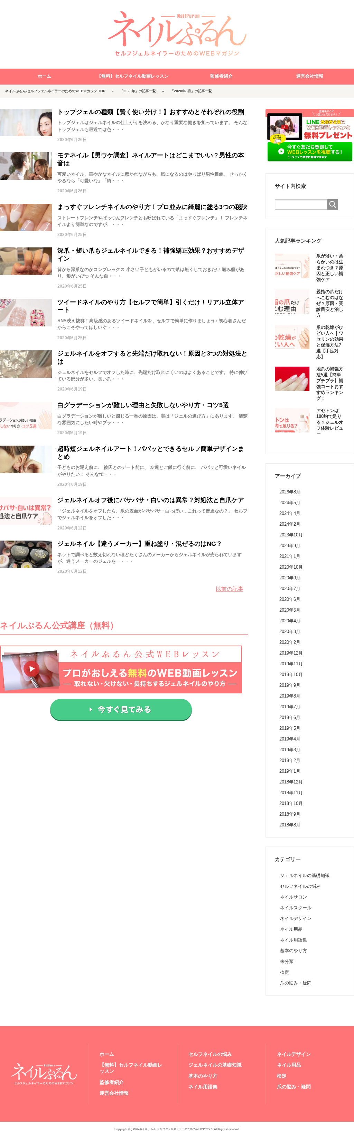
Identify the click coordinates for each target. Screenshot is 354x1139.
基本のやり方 (293, 950)
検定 (284, 972)
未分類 (287, 961)
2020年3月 (289, 631)
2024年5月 (289, 502)
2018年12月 (291, 782)
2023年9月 (289, 545)
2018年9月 (289, 814)
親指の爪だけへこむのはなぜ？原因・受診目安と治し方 (329, 303)
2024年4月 (289, 513)
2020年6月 (289, 599)
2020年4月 (289, 620)
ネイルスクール (295, 907)
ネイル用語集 (293, 940)
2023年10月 (291, 534)
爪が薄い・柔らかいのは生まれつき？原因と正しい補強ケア (329, 268)
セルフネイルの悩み (300, 886)
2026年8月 (289, 491)
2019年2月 (289, 760)
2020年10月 (291, 567)
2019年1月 (289, 771)
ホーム (44, 76)
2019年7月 (289, 706)
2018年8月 (289, 824)
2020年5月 (289, 610)
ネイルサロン (293, 897)
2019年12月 (291, 653)
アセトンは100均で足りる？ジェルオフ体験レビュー (329, 422)
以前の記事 (229, 589)
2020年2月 (289, 642)
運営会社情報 (309, 76)
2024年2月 (289, 524)
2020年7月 (289, 588)
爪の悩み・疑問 (295, 982)
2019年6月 (289, 717)
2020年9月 (289, 577)
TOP (55, 91)
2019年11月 (291, 663)
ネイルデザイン (295, 918)
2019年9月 (289, 685)
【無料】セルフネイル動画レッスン (133, 76)
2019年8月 (289, 696)
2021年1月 (289, 556)
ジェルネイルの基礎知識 (304, 875)
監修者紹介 (221, 76)
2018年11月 (291, 792)
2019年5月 (289, 728)
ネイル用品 (291, 929)
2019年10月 (291, 674)
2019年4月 (289, 739)
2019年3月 (289, 749)
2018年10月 (291, 803)
